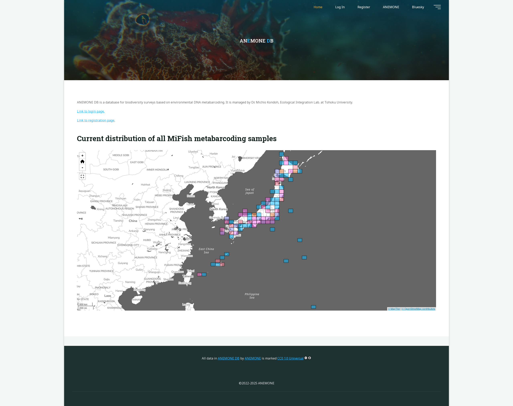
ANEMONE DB (228, 358)
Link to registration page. (96, 120)
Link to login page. (91, 111)
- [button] (82, 167)
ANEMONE (253, 358)
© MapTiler (394, 308)
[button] (82, 162)
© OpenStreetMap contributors (418, 308)
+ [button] (82, 155)
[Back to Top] (497, 390)
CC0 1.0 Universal (290, 358)
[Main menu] (437, 7)
